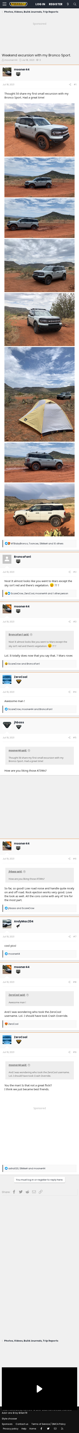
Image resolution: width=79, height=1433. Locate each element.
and (24, 663)
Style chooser (9, 1418)
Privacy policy (10, 1428)
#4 (74, 692)
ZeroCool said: (17, 995)
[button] (4, 4)
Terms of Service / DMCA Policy (48, 1424)
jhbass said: (15, 871)
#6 (74, 858)
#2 (74, 571)
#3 (74, 621)
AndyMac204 (23, 921)
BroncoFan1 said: (19, 634)
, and (30, 709)
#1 (75, 84)
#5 (74, 737)
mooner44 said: (18, 750)
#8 (74, 982)
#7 (74, 936)
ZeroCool (20, 677)
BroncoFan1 (22, 557)
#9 (74, 1052)
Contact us (22, 1424)
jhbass (19, 722)
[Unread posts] (67, 4)
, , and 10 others (37, 543)
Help (23, 1428)
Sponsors (7, 1424)
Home (32, 1428)
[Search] (74, 4)
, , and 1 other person (39, 593)
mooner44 (10, 60)
